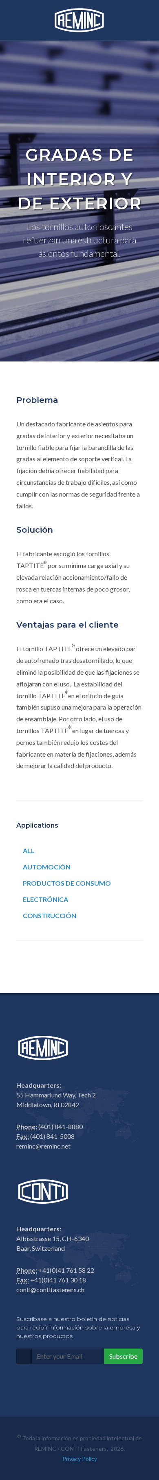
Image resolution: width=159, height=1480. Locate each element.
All (29, 850)
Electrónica (45, 899)
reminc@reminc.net (43, 1146)
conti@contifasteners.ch (50, 1289)
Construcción (49, 915)
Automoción (47, 867)
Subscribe (123, 1356)
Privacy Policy (79, 1458)
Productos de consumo (67, 883)
